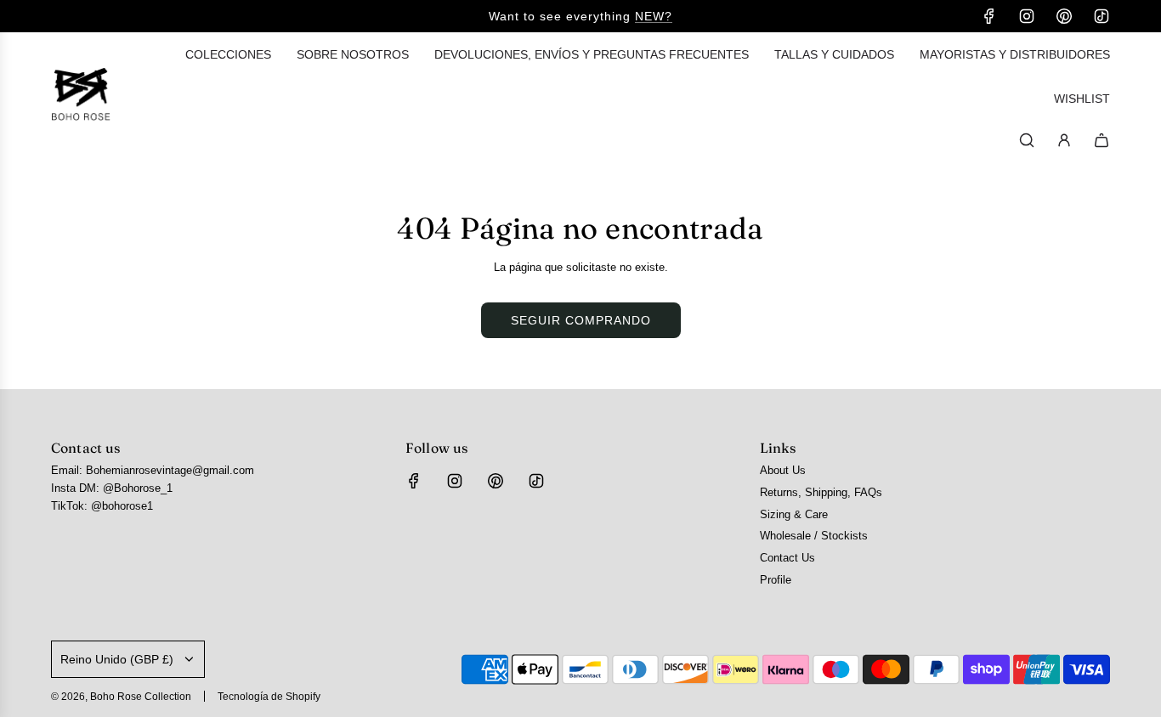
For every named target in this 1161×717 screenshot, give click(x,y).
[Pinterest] (1064, 16)
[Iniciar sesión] (1064, 140)
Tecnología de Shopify (269, 697)
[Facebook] (989, 16)
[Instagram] (1026, 16)
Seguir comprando (581, 320)
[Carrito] (1101, 140)
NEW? (653, 16)
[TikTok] (1101, 16)
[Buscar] (1026, 140)
